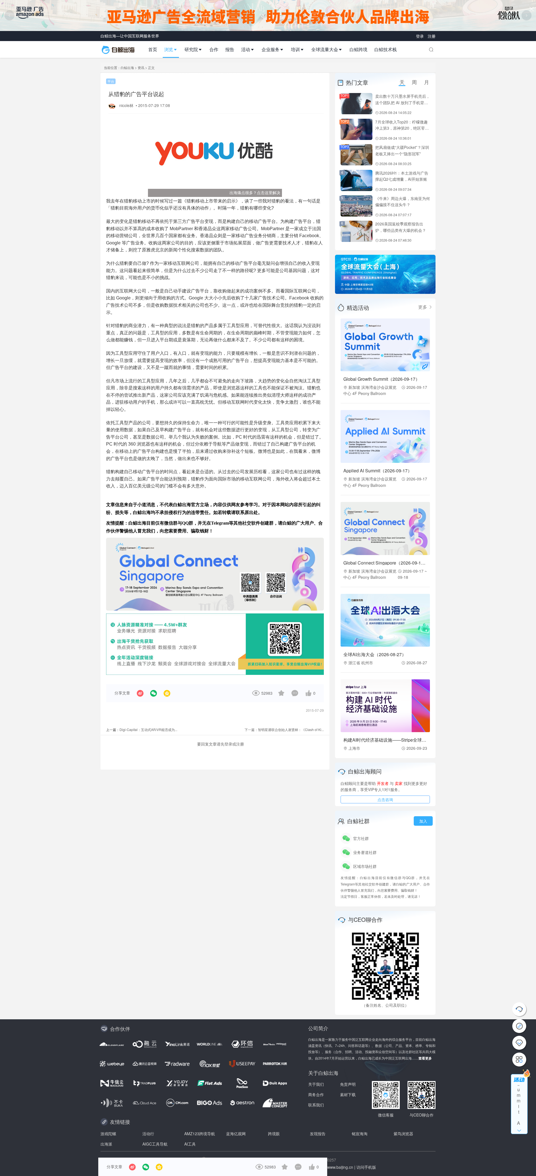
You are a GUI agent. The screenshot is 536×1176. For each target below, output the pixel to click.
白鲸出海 (127, 67)
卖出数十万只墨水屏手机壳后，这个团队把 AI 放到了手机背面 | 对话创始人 (402, 102)
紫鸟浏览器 (403, 1133)
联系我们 (316, 1105)
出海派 (106, 1144)
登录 (420, 36)
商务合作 (316, 1094)
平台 (110, 81)
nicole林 (127, 105)
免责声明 (348, 1084)
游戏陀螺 (108, 1133)
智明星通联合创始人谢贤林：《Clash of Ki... (291, 729)
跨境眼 (274, 1133)
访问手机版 (366, 1167)
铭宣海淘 (359, 1133)
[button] (173, 49)
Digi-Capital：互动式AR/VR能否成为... (148, 729)
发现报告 (318, 1133)
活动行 (148, 1133)
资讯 (141, 67)
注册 (432, 36)
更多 (423, 307)
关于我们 (316, 1084)
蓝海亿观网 (236, 1133)
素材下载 (348, 1094)
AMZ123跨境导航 (199, 1133)
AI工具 (190, 1144)
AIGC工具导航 (155, 1144)
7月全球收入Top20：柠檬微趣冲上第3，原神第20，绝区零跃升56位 (402, 128)
